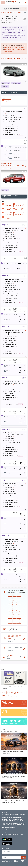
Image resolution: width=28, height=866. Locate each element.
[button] (14, 9)
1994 (19, 622)
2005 (10, 614)
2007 (14, 611)
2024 (19, 595)
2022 (14, 598)
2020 (10, 600)
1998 (14, 619)
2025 (14, 595)
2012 (19, 606)
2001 (14, 616)
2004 (14, 614)
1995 (14, 622)
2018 (19, 600)
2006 (19, 611)
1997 (19, 619)
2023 (10, 598)
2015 (19, 603)
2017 (10, 603)
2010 (14, 608)
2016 (14, 603)
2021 (19, 598)
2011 (10, 608)
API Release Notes (16, 861)
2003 (19, 614)
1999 (10, 619)
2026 (10, 595)
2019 (14, 600)
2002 (10, 616)
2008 (10, 611)
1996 (10, 622)
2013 (14, 606)
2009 (19, 608)
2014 (10, 606)
